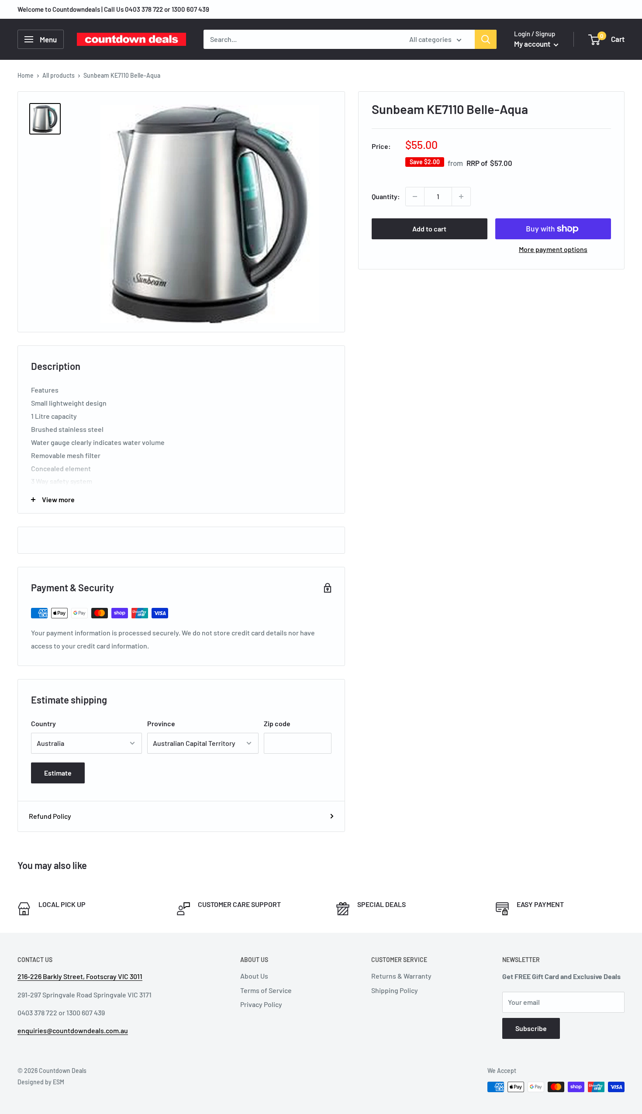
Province (161, 723)
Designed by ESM (40, 1082)
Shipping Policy (394, 990)
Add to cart (429, 228)
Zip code (277, 723)
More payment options (553, 249)
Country (43, 723)
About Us (254, 976)
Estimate (58, 773)
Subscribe (531, 1028)
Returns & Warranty (401, 976)
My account (533, 43)
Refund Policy (50, 816)
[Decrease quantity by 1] (415, 196)
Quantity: (386, 196)
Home (25, 75)
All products (58, 75)
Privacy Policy (261, 1004)
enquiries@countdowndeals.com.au (72, 1030)
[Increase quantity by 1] (461, 196)
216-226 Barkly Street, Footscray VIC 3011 (79, 976)
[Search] (486, 39)
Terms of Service (266, 990)
